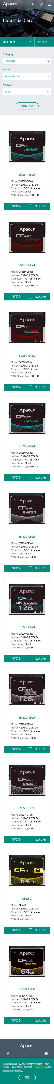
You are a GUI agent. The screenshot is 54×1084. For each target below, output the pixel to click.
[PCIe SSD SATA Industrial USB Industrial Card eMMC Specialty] (27, 76)
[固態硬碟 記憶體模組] (27, 61)
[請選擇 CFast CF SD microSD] (27, 91)
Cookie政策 (38, 1067)
